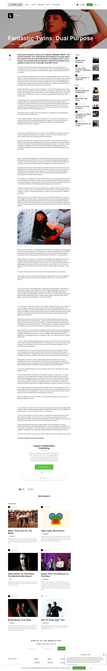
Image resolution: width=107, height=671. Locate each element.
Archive (37, 662)
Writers (50, 662)
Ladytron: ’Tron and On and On (82, 107)
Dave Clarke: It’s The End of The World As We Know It (21, 575)
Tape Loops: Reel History (53, 531)
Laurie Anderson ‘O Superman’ (82, 78)
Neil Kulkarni (12, 44)
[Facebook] (77, 4)
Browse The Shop (79, 668)
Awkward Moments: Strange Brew (82, 91)
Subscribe (61, 648)
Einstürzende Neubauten (80, 61)
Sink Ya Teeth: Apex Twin (53, 620)
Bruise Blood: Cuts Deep (19, 620)
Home (36, 658)
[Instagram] (83, 4)
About (50, 658)
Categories (64, 662)
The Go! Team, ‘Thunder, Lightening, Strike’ (83, 70)
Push (11, 579)
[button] (104, 654)
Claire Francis (46, 623)
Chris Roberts (46, 579)
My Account (64, 658)
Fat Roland (12, 623)
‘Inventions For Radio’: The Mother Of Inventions (83, 116)
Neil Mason (12, 536)
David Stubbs (45, 533)
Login (89, 4)
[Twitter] (80, 4)
